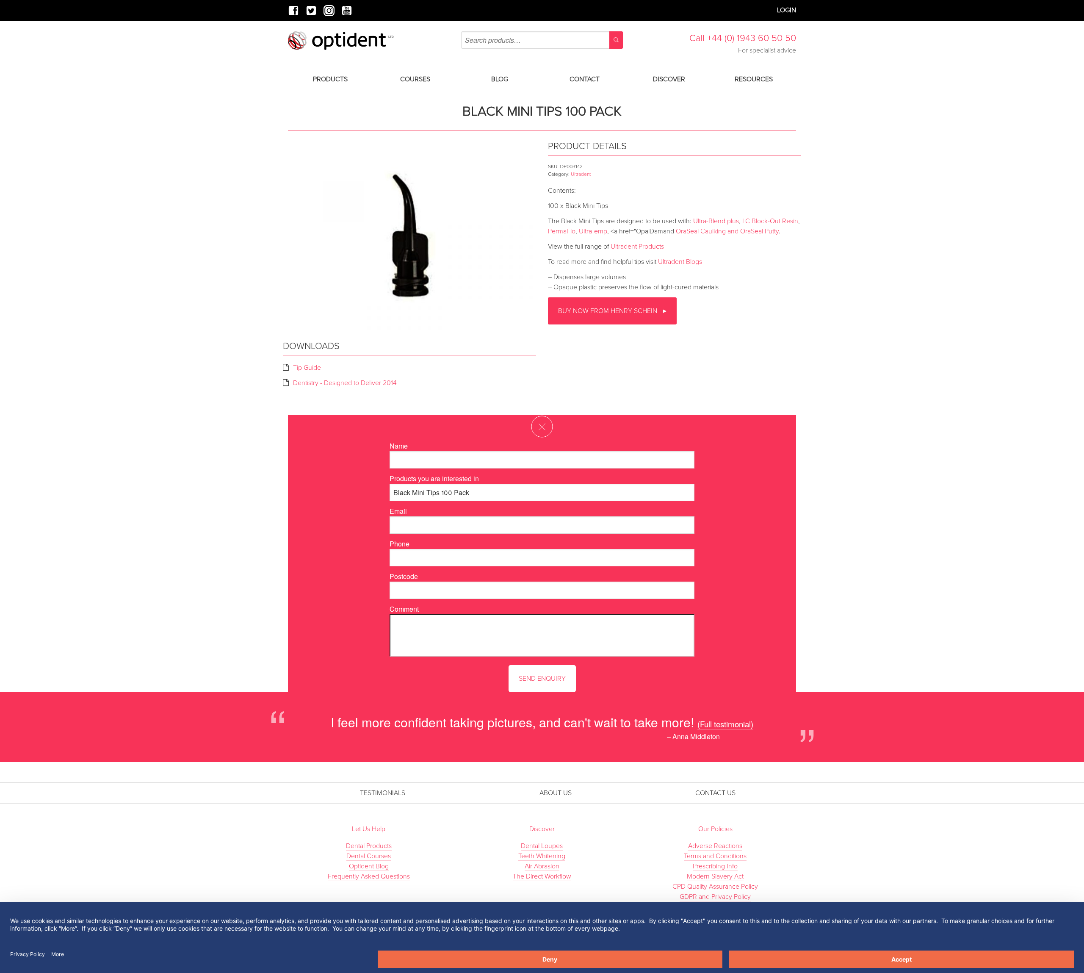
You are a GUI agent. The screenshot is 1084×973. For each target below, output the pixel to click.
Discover (669, 79)
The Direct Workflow (542, 876)
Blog (499, 79)
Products (330, 79)
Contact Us (715, 793)
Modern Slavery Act (715, 876)
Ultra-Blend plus (716, 221)
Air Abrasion (542, 866)
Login (786, 10)
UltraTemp (593, 231)
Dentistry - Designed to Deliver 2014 (345, 383)
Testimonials (382, 793)
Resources (754, 79)
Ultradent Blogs (680, 262)
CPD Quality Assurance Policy (715, 886)
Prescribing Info (715, 866)
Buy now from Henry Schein (608, 311)
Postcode (404, 576)
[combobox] (541, 40)
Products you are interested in (434, 478)
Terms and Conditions (715, 856)
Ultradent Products (637, 246)
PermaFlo (561, 231)
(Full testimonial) (725, 723)
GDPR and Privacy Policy (715, 897)
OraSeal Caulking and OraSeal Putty (727, 231)
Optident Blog (369, 866)
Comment (404, 609)
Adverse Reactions (715, 846)
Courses (415, 79)
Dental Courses (368, 856)
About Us (555, 793)
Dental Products (369, 846)
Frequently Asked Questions (369, 876)
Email (398, 511)
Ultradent (581, 174)
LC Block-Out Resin (770, 221)
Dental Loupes (542, 846)
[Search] (616, 40)
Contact (585, 79)
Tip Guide (307, 367)
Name (399, 446)
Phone (399, 544)
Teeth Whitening (541, 856)
